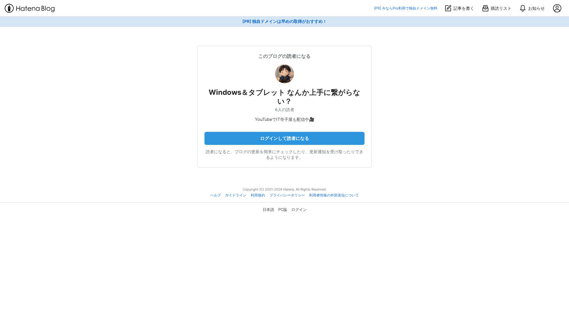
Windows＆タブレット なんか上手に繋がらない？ (284, 96)
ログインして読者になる (284, 138)
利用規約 (258, 195)
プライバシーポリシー (287, 195)
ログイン (299, 209)
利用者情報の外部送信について (334, 195)
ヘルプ (215, 195)
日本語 (268, 209)
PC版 (282, 209)
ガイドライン (235, 195)
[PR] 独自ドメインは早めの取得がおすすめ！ (284, 21)
